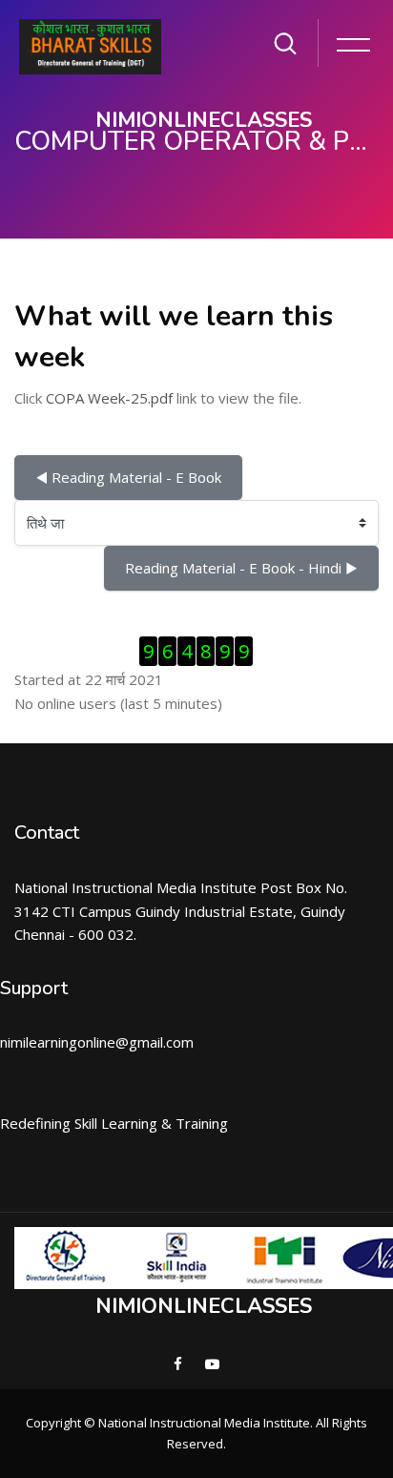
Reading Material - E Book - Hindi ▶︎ (241, 567)
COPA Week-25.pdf (109, 397)
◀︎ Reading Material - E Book (128, 477)
